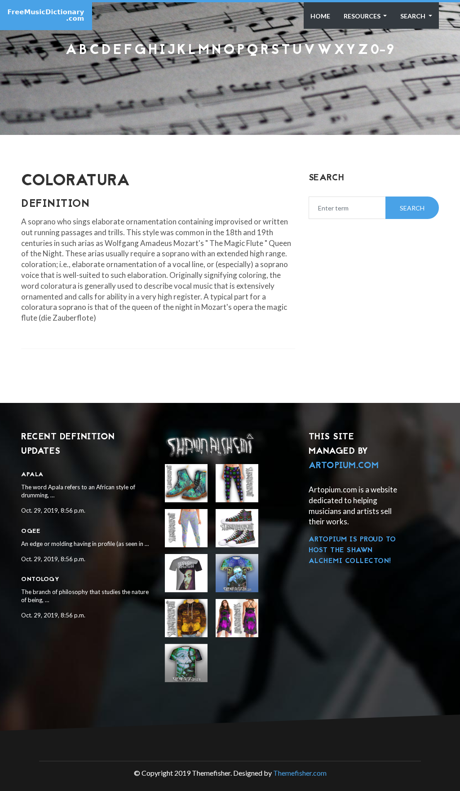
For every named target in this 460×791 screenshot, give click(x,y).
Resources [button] (363, 16)
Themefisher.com (300, 773)
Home (320, 16)
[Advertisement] (230, 82)
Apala (32, 474)
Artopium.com (344, 466)
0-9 (382, 50)
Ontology (40, 579)
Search (413, 16)
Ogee (30, 531)
